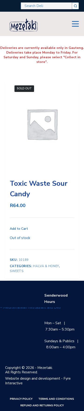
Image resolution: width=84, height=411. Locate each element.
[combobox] (46, 5)
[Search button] (75, 6)
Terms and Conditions (56, 399)
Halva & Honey (46, 266)
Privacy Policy (21, 399)
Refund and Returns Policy (42, 405)
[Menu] (75, 23)
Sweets (17, 271)
